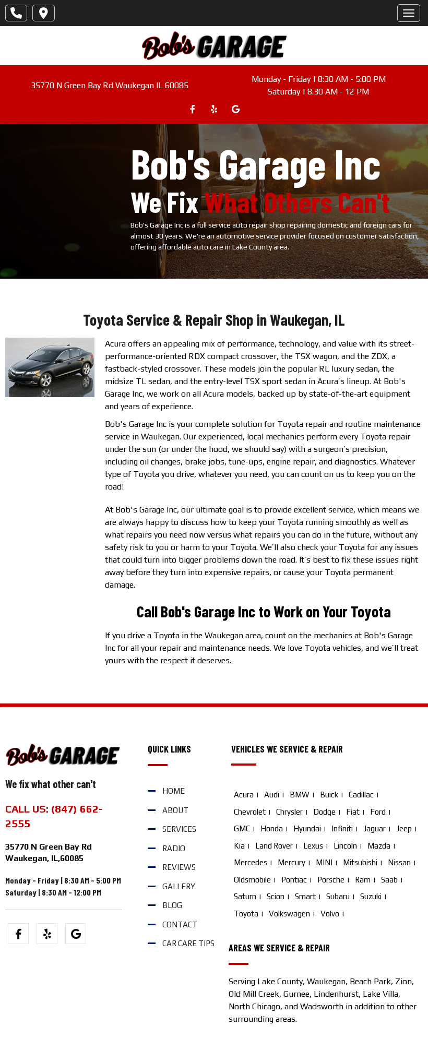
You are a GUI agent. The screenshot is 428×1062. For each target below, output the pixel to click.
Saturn (245, 896)
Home (173, 790)
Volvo (329, 913)
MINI (324, 862)
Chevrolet (250, 811)
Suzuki (371, 896)
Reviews (179, 867)
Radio (173, 848)
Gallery (178, 886)
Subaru (338, 896)
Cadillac (361, 794)
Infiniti (342, 828)
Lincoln (345, 845)
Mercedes (250, 862)
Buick (329, 794)
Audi (271, 794)
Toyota (246, 913)
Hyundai (307, 828)
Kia (239, 845)
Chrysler (289, 811)
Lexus (313, 845)
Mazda (378, 845)
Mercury (291, 862)
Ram (363, 879)
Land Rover (274, 845)
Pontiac (294, 879)
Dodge (324, 811)
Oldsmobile (252, 879)
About (175, 810)
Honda (271, 828)
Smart (305, 896)
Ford (378, 811)
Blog (172, 905)
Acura (244, 794)
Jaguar (374, 828)
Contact (179, 924)
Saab (389, 879)
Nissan (399, 862)
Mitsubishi (360, 862)
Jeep (404, 828)
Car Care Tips (188, 943)
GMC (242, 828)
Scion (275, 896)
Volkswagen (289, 913)
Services (179, 829)
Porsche (330, 879)
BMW (300, 794)
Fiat (353, 811)
